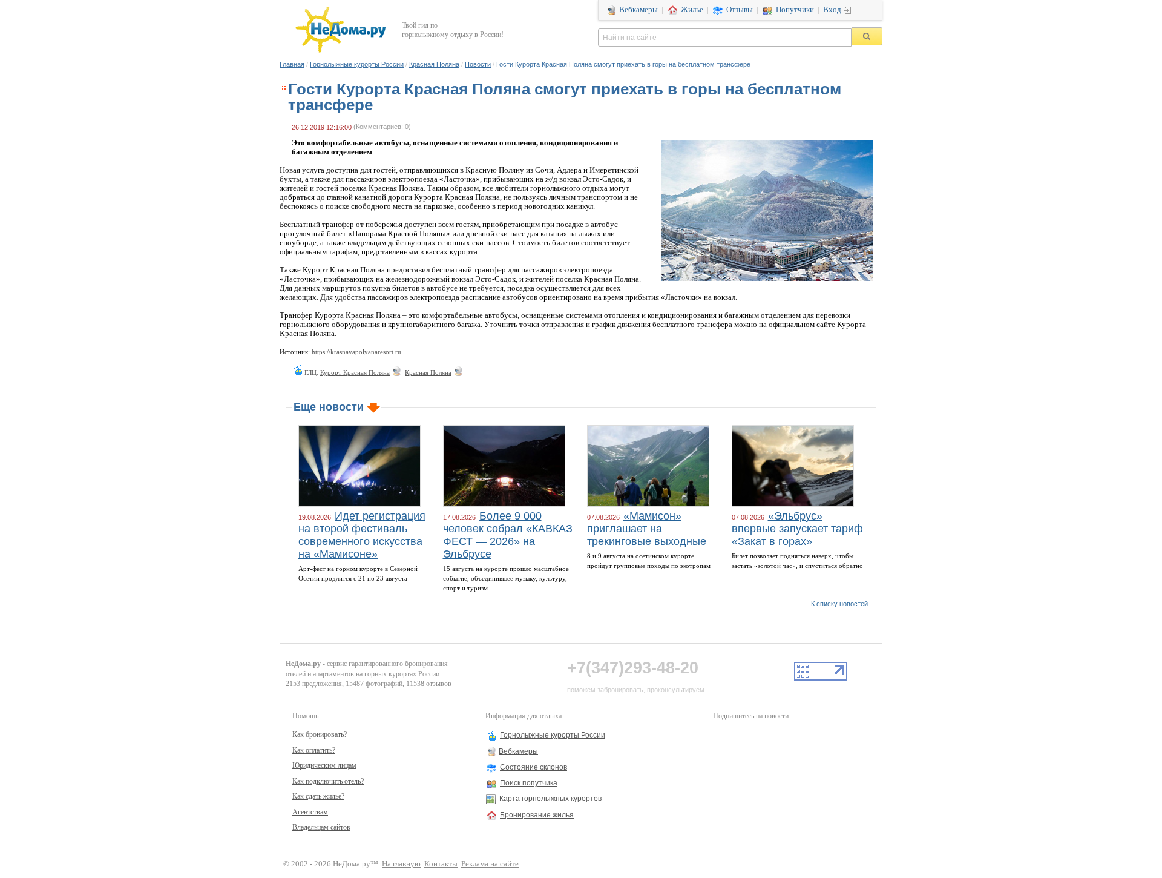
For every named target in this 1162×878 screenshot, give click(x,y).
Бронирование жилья (537, 815)
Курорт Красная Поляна (355, 372)
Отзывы (739, 9)
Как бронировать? (319, 734)
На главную (401, 864)
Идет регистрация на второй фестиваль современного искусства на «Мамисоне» (361, 535)
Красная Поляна (434, 64)
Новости (478, 64)
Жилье (692, 9)
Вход (832, 9)
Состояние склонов (533, 767)
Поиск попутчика (528, 783)
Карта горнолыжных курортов (550, 798)
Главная (292, 64)
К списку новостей (839, 603)
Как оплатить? (313, 750)
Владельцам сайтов (321, 827)
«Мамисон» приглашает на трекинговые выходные (646, 528)
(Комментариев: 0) (382, 126)
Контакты (441, 864)
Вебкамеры (638, 9)
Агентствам (310, 812)
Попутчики (795, 9)
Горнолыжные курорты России (357, 64)
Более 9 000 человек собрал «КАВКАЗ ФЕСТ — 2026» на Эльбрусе (508, 535)
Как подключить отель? (328, 781)
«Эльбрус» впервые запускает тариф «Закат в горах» (797, 528)
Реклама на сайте (490, 864)
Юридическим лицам (324, 765)
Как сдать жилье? (318, 796)
